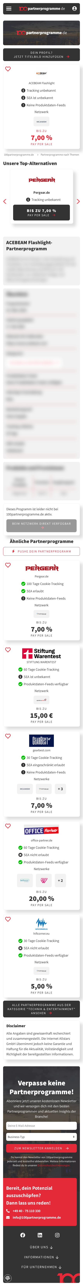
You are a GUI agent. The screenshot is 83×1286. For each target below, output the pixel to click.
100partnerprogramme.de (19, 154)
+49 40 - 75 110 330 (26, 1211)
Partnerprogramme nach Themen (60, 154)
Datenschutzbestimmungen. (54, 1165)
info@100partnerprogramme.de (37, 1217)
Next (78, 201)
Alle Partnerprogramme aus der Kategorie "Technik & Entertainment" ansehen (41, 1009)
